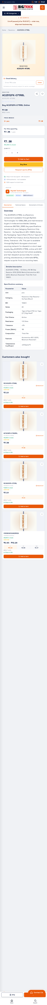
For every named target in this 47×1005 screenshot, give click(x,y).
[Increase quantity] (17, 152)
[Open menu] (3, 7)
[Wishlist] (42, 93)
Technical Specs (20, 205)
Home (4, 30)
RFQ (13, 995)
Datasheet (40, 385)
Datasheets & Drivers (36, 205)
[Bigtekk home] (23, 7)
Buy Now (23, 164)
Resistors (11, 30)
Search (35, 1003)
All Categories (12, 13)
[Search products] (42, 7)
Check (40, 82)
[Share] (36, 93)
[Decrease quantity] (6, 152)
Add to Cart (24, 159)
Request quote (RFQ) (23, 170)
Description (8, 205)
